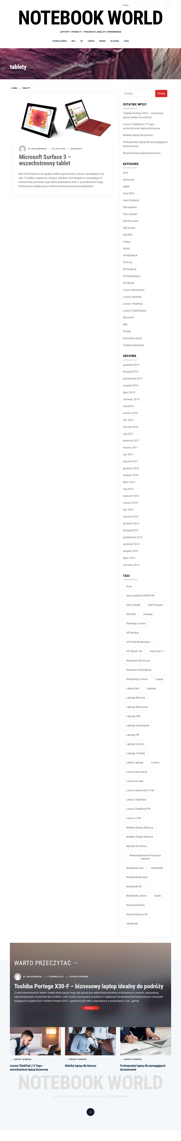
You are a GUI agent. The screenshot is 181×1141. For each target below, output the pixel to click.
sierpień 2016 (130, 475)
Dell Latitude (130, 214)
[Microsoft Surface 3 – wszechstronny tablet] (63, 120)
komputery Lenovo (137, 679)
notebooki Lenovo (136, 895)
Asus (129, 586)
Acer (125, 172)
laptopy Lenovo (135, 743)
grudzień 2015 (131, 523)
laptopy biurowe (135, 697)
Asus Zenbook (131, 200)
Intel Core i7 (156, 651)
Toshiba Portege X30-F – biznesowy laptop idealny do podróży (143, 115)
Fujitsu (127, 241)
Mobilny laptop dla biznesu (138, 135)
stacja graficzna (135, 904)
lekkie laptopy (134, 762)
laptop (159, 679)
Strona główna (59, 41)
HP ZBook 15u (134, 651)
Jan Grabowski (39, 149)
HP (81, 41)
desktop (148, 614)
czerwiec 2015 (131, 564)
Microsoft (76, 149)
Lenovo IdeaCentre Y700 (140, 790)
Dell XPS (127, 234)
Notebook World (90, 1082)
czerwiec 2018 (131, 399)
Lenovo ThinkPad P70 (138, 808)
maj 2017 (128, 433)
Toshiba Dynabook (133, 345)
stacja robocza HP (137, 914)
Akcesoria (128, 179)
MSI (125, 324)
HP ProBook (129, 269)
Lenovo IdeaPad (132, 296)
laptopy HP (132, 734)
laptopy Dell (133, 716)
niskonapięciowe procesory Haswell (145, 857)
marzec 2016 (130, 502)
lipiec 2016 (129, 482)
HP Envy (127, 262)
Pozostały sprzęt (132, 338)
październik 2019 (132, 378)
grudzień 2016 (131, 468)
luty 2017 (128, 454)
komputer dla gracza (138, 660)
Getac (126, 248)
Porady (102, 41)
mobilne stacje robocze (139, 836)
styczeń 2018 (130, 426)
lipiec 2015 (129, 557)
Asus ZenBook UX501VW (140, 595)
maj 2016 (128, 488)
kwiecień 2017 (131, 440)
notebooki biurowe (137, 877)
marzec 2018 (130, 413)
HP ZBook (128, 282)
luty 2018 (128, 419)
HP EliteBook (130, 255)
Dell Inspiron (130, 207)
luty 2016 (128, 509)
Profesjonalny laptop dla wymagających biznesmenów (145, 144)
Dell (74, 41)
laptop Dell (132, 688)
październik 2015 (132, 537)
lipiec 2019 (129, 392)
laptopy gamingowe (138, 725)
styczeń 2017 (130, 461)
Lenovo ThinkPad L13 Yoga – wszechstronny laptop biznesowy (141, 126)
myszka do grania (136, 846)
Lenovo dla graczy (136, 771)
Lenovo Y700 (133, 818)
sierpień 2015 (130, 551)
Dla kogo (115, 41)
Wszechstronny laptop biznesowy (142, 153)
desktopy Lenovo (136, 623)
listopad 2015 (130, 530)
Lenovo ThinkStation (134, 310)
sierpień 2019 (130, 385)
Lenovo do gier (134, 781)
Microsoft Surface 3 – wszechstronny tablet (45, 160)
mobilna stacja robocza (139, 827)
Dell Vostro (129, 227)
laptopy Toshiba (135, 753)
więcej (89, 1008)
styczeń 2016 (130, 516)
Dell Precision (130, 220)
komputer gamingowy (138, 669)
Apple (126, 186)
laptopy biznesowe (137, 706)
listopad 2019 (130, 371)
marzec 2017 (130, 447)
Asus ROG (128, 193)
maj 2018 (128, 406)
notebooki (157, 867)
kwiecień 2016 (131, 495)
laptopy (151, 688)
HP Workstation (132, 276)
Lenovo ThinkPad (133, 303)
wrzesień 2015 (131, 544)
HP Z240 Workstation (138, 641)
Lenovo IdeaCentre (134, 289)
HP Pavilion (132, 632)
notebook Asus (135, 867)
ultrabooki (132, 923)
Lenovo (91, 41)
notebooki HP (134, 886)
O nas (126, 41)
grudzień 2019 (131, 364)
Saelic (157, 895)
